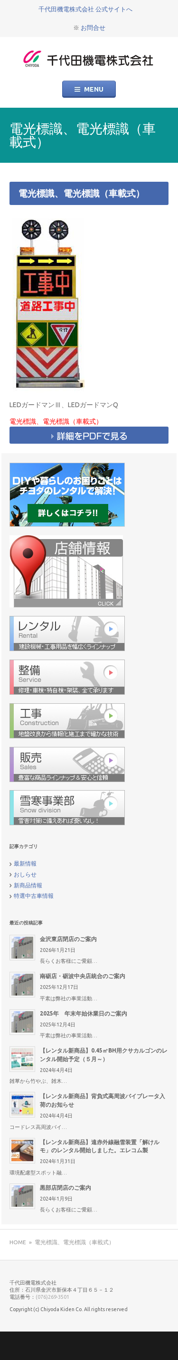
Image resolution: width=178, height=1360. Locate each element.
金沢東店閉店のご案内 (68, 939)
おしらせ (25, 874)
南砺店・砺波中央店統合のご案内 (82, 976)
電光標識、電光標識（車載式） (82, 193)
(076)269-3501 (52, 1297)
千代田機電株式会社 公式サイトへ (85, 9)
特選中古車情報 (34, 896)
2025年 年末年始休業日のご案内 (83, 1013)
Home (17, 1242)
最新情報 (25, 863)
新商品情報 (28, 885)
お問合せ (93, 27)
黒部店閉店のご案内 (65, 1187)
